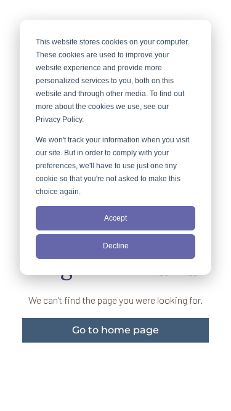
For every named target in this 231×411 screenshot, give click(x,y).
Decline (116, 246)
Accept (115, 218)
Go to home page (115, 330)
